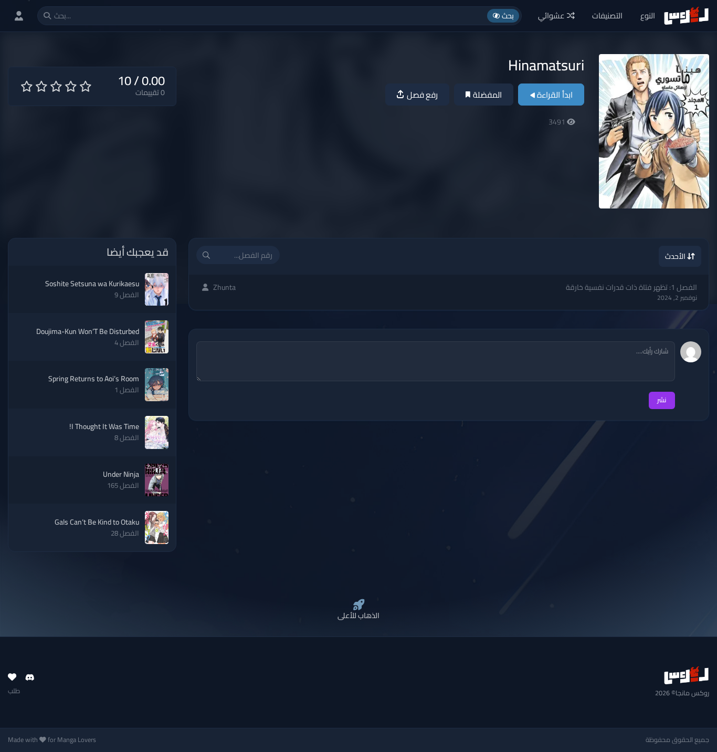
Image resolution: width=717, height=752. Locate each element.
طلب (14, 691)
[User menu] (19, 16)
